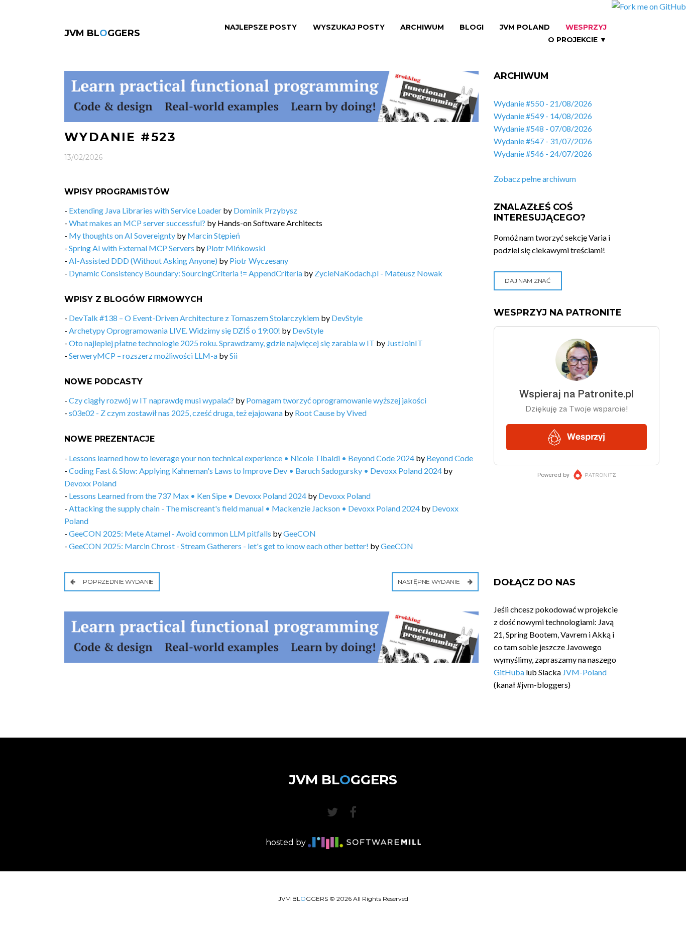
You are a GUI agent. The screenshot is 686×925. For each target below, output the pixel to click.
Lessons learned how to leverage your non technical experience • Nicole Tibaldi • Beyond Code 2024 (241, 458)
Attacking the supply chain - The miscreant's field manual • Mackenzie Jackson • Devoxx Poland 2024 (244, 508)
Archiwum (422, 27)
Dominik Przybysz (265, 210)
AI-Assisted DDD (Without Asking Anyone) (143, 260)
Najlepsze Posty (260, 27)
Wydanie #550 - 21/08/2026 (543, 103)
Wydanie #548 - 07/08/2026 (543, 128)
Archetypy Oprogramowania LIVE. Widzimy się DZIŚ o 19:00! (174, 330)
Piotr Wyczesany (259, 260)
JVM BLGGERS (102, 33)
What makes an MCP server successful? (137, 223)
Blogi (472, 27)
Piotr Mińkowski (235, 248)
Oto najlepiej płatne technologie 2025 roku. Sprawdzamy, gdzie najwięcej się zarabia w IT (222, 343)
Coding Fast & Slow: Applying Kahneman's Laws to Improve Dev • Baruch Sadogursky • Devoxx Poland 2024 (255, 470)
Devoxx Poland (90, 483)
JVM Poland (525, 27)
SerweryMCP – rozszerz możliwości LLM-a (143, 355)
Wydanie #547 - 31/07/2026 (543, 141)
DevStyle (347, 318)
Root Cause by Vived (331, 413)
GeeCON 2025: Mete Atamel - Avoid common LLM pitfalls (170, 533)
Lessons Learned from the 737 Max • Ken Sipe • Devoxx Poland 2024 (187, 495)
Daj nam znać (527, 280)
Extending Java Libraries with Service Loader (145, 210)
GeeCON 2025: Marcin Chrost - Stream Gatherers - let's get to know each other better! (219, 546)
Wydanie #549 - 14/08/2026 (543, 116)
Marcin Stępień (213, 235)
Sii (234, 355)
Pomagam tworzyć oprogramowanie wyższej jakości (336, 400)
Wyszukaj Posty (349, 27)
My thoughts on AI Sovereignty (122, 235)
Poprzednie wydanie (118, 581)
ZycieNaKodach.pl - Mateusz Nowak (378, 273)
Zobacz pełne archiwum (535, 178)
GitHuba (509, 672)
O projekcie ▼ (577, 40)
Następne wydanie (429, 581)
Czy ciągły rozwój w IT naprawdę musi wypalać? (151, 400)
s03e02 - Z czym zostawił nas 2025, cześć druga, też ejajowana (176, 413)
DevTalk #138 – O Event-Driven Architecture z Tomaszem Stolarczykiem (194, 318)
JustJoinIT (405, 343)
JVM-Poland (584, 672)
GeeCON (299, 533)
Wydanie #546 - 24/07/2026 (543, 153)
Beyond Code (449, 458)
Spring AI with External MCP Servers (131, 248)
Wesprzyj (586, 27)
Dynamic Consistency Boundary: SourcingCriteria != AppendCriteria (185, 273)
